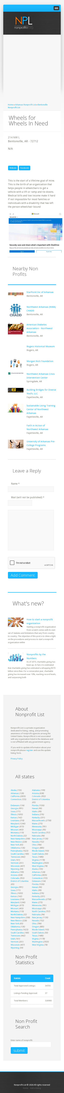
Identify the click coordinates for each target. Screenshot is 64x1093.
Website (13, 168)
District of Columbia (41, 799)
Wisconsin (15, 866)
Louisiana (15, 820)
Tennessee (15, 857)
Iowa (13, 811)
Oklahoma (15, 848)
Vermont (14, 863)
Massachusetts (38, 820)
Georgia (14, 808)
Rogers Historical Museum (41, 346)
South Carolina (17, 854)
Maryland (15, 823)
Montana (15, 832)
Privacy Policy (17, 758)
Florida (35, 805)
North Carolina (38, 832)
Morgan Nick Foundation (40, 361)
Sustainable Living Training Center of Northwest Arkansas (41, 409)
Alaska (13, 790)
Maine (34, 823)
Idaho (34, 811)
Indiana (35, 814)
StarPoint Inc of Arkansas (40, 292)
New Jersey (37, 839)
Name (15, 483)
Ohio (34, 845)
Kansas (14, 817)
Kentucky (36, 817)
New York (15, 845)
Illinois (14, 814)
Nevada (35, 842)
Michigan (15, 826)
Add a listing (35, 1088)
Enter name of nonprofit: (22, 1040)
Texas (34, 857)
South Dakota (38, 854)
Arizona (35, 793)
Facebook (24, 168)
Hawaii (35, 808)
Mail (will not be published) (27, 497)
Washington (37, 863)
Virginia (35, 860)
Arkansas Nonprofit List (25, 105)
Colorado (36, 796)
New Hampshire (18, 839)
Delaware (15, 805)
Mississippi (37, 829)
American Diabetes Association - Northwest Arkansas (40, 328)
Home (10, 105)
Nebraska (36, 836)
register (29, 750)
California (15, 796)
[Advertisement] (32, 70)
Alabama (36, 790)
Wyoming (15, 869)
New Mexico (16, 842)
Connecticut (16, 799)
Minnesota (36, 826)
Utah (13, 860)
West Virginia (37, 866)
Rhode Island (38, 851)
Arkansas (15, 793)
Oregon (35, 848)
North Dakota (17, 836)
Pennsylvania (16, 851)
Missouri (14, 829)
